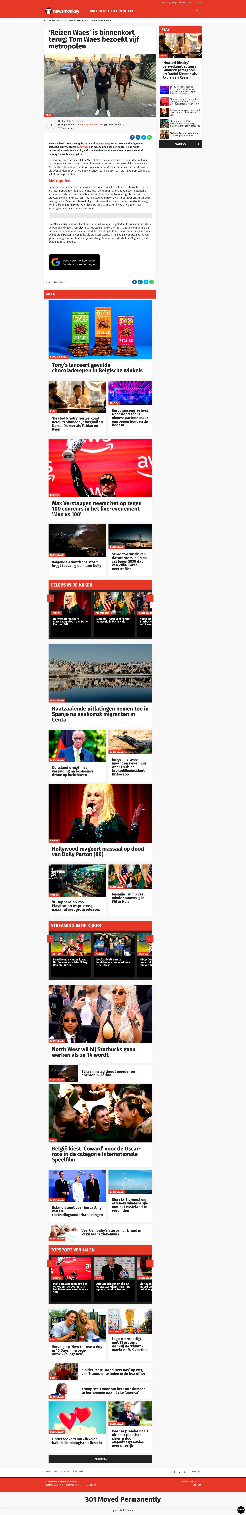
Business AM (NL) (54, 1485)
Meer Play (188, 144)
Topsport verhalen (100, 21)
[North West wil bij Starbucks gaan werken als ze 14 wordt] (100, 986)
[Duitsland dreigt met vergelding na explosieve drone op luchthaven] (77, 731)
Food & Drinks (58, 356)
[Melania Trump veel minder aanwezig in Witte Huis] (130, 866)
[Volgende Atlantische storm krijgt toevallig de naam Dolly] (77, 526)
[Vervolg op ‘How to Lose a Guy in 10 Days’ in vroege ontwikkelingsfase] (77, 1310)
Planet (112, 11)
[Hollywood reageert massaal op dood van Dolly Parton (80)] (100, 785)
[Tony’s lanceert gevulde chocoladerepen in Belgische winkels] (100, 302)
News (93, 11)
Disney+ (54, 495)
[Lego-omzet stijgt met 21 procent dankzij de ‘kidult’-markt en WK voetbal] (130, 1310)
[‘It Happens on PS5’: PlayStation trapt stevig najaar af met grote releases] (77, 866)
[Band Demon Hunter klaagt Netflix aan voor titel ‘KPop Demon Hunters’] (71, 934)
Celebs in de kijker (53, 21)
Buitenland (57, 555)
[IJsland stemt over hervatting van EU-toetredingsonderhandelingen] (77, 1171)
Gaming (54, 894)
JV (50, 125)
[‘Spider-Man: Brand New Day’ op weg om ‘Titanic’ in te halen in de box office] (63, 1365)
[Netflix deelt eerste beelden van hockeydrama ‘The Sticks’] (114, 934)
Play (102, 11)
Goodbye (91, 1485)
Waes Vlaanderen (67, 167)
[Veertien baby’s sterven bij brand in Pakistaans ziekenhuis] (63, 1225)
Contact (197, 1485)
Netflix (57, 953)
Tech (122, 11)
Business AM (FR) (75, 1485)
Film (52, 1140)
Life (130, 11)
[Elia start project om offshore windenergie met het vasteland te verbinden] (130, 1171)
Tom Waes (82, 147)
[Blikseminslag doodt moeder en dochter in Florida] (63, 1066)
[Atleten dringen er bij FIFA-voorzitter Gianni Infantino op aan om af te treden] (114, 1258)
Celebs (54, 840)
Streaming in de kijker (76, 21)
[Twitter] (179, 1471)
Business (115, 1331)
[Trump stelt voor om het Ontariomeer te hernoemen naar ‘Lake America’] (63, 1384)
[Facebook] (174, 1471)
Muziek (114, 403)
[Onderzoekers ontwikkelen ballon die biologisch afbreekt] (77, 1403)
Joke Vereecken (75, 121)
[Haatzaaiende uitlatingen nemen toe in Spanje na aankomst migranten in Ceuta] (100, 645)
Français (198, 3)
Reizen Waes (103, 143)
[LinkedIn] (185, 1471)
